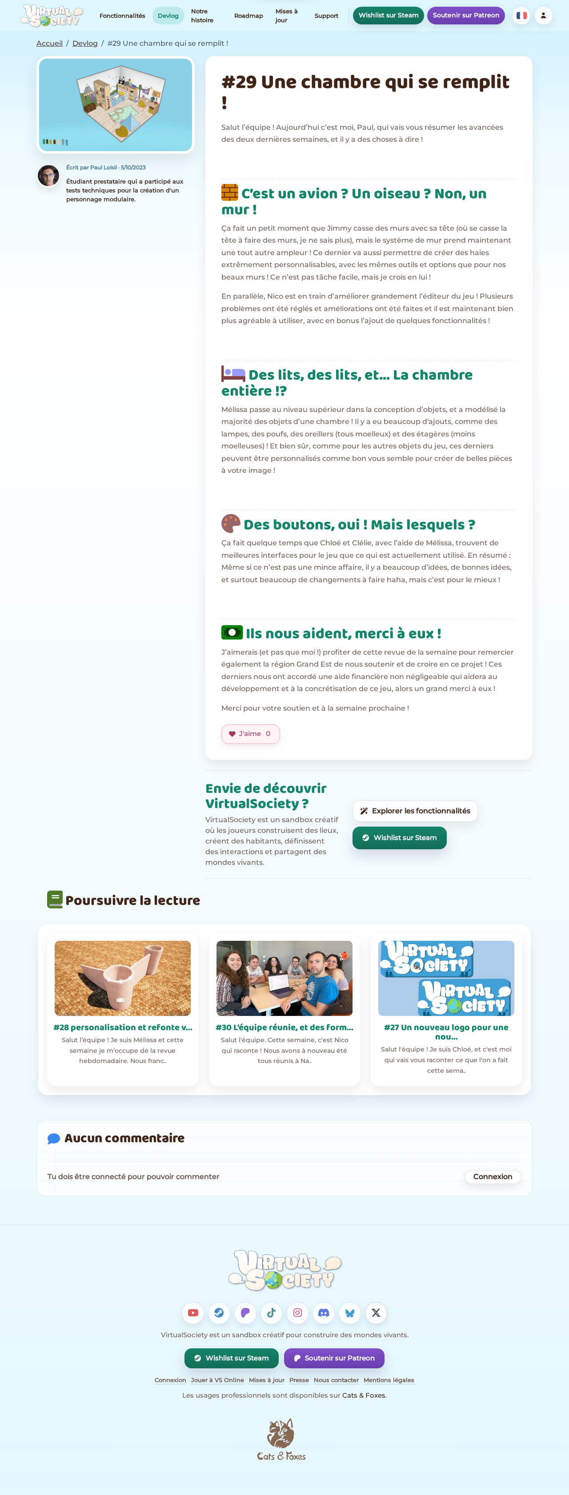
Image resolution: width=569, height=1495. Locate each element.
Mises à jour (287, 16)
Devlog (168, 15)
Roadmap (248, 15)
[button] (115, 105)
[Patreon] (245, 1313)
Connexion (493, 1176)
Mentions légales (389, 1379)
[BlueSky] (350, 1313)
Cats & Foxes (363, 1395)
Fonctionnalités (122, 15)
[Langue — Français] (521, 15)
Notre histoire (202, 16)
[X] (376, 1313)
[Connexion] (543, 15)
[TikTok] (271, 1313)
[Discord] (324, 1313)
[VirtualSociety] (51, 15)
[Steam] (219, 1313)
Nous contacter (336, 1379)
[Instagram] (298, 1313)
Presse (299, 1379)
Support (326, 15)
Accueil (49, 43)
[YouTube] (193, 1313)
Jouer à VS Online (217, 1379)
